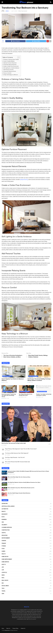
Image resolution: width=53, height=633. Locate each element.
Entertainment (6, 538)
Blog (3, 516)
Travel (3, 591)
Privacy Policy (15, 628)
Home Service (5, 561)
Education (4, 535)
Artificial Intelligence (8, 506)
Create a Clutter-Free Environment (11, 66)
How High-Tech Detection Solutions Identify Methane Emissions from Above (24, 482)
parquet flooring (24, 179)
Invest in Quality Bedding (9, 61)
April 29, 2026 (5, 382)
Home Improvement (23, 11)
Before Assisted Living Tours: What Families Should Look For (21, 487)
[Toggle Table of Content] (17, 57)
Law (3, 569)
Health (4, 553)
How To (4, 564)
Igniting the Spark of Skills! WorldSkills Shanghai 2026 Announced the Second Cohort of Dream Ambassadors (28, 472)
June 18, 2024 (14, 11)
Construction (5, 530)
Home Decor (5, 556)
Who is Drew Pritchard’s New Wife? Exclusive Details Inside (17, 461)
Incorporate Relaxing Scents (9, 71)
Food (3, 548)
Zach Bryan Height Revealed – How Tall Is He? (15, 457)
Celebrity (4, 524)
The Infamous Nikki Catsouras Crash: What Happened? (16, 453)
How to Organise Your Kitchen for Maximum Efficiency (13, 379)
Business (4, 519)
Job (3, 567)
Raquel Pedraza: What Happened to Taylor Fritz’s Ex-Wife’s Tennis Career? (21, 448)
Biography (4, 514)
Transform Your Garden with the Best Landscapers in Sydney (43, 394)
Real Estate (5, 580)
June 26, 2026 (11, 494)
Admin (7, 11)
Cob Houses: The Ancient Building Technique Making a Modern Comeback (39, 379)
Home (3, 628)
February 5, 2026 (5, 398)
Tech (3, 588)
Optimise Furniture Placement (10, 63)
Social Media (5, 585)
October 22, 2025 (23, 397)
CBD (3, 522)
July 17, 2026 (10, 489)
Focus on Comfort (7, 73)
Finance (4, 543)
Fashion (4, 540)
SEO (3, 583)
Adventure (5, 503)
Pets (3, 577)
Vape (3, 593)
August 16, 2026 (11, 474)
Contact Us (23, 628)
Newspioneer (7, 630)
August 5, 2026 (11, 484)
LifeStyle (4, 572)
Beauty (4, 511)
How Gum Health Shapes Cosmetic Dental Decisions (19, 493)
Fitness (4, 546)
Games (3, 551)
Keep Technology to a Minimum (11, 74)
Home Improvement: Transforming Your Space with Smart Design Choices (9, 395)
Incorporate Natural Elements (10, 64)
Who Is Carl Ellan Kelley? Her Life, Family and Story (19, 477)
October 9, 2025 (40, 397)
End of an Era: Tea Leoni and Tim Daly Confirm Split (14, 443)
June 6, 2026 (30, 382)
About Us (8, 628)
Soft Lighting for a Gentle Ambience (11, 68)
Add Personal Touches (8, 69)
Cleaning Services (7, 527)
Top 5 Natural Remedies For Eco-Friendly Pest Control (25, 394)
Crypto (4, 532)
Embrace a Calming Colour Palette (11, 59)
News (3, 575)
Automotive (5, 508)
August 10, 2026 (11, 478)
